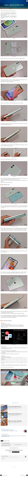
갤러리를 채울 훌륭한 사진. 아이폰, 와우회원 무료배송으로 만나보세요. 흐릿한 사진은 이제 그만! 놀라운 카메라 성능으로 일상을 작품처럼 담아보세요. (13, 436)
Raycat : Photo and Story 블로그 (1, 475)
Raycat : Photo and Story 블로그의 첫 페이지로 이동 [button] (14, 1)
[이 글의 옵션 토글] (2, 440)
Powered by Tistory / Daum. (4, 475)
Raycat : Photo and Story (5, 456)
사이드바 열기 (1, 1)
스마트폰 (4, 443)
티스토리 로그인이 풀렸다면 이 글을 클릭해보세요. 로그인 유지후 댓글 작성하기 (14, 450)
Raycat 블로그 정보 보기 (27, 1)
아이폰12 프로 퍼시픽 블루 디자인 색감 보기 (5, 445)
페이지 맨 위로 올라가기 (27, 475)
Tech (2, 443)
